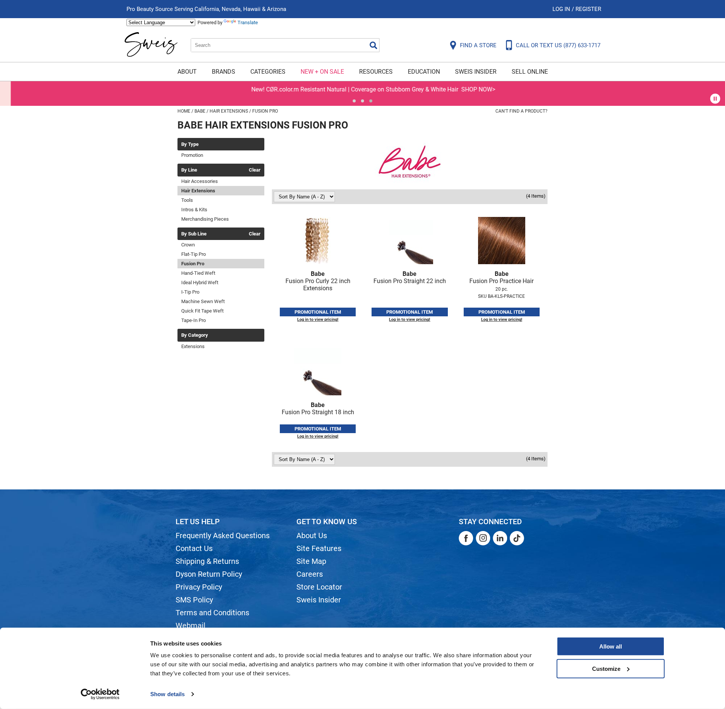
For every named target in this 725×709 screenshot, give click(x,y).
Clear (255, 170)
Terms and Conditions (212, 612)
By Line (189, 170)
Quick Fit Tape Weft (202, 311)
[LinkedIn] (500, 538)
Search (373, 45)
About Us (311, 535)
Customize (606, 668)
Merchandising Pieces (205, 219)
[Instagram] (483, 538)
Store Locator (319, 586)
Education (424, 71)
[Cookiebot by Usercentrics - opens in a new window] (100, 694)
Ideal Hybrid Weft (199, 282)
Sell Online (530, 71)
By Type (190, 144)
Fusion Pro (192, 263)
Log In (562, 9)
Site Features (318, 548)
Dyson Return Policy (209, 574)
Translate (248, 22)
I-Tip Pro (190, 292)
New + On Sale (322, 71)
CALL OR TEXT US (558, 45)
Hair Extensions (198, 191)
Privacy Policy (199, 586)
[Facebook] (466, 538)
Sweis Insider (476, 71)
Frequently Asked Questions (223, 535)
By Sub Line (194, 234)
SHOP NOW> (467, 89)
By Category (194, 335)
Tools (187, 200)
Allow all (610, 646)
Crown (188, 245)
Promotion (192, 155)
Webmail (190, 625)
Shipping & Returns (207, 561)
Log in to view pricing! (317, 319)
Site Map (311, 561)
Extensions (193, 346)
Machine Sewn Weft (203, 301)
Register (588, 9)
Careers (309, 574)
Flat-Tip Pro (193, 254)
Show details (167, 694)
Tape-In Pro (193, 320)
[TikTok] (517, 538)
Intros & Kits (194, 209)
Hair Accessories (199, 181)
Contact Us (194, 548)
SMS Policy (194, 599)
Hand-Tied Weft (198, 273)
